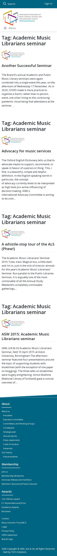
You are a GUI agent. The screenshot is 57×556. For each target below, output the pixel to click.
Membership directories (13, 475)
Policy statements (11, 440)
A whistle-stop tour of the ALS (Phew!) (28, 246)
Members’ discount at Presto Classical (19, 483)
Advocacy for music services (26, 150)
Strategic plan (9, 431)
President (7, 415)
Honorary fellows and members (17, 479)
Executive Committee (13, 419)
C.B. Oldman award (11, 499)
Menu (12, 28)
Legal (4, 526)
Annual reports (10, 436)
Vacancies (8, 448)
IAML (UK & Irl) (27, 548)
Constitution (8, 427)
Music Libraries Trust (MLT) (14, 522)
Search (11, 3)
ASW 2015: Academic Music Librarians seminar (25, 336)
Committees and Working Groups (19, 423)
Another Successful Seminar (27, 65)
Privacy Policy (8, 530)
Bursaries (6, 511)
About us (6, 411)
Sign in (48, 3)
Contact (5, 518)
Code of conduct (10, 444)
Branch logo (7, 539)
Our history (7, 452)
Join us (5, 471)
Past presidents (10, 456)
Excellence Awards (10, 507)
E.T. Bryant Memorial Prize (14, 503)
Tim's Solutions (18, 552)
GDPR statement (9, 535)
